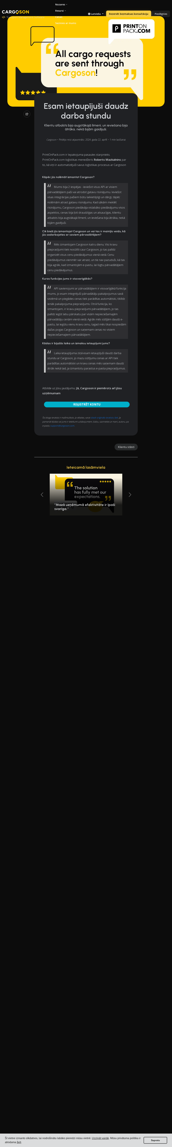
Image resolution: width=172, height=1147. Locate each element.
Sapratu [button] (155, 1140)
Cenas (58, 16)
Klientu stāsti (126, 447)
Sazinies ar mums (65, 23)
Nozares (60, 4)
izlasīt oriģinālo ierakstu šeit (104, 417)
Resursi (59, 10)
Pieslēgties (161, 13)
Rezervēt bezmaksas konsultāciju (128, 13)
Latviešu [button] (95, 13)
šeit (19, 1142)
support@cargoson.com (62, 425)
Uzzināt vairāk (100, 1138)
